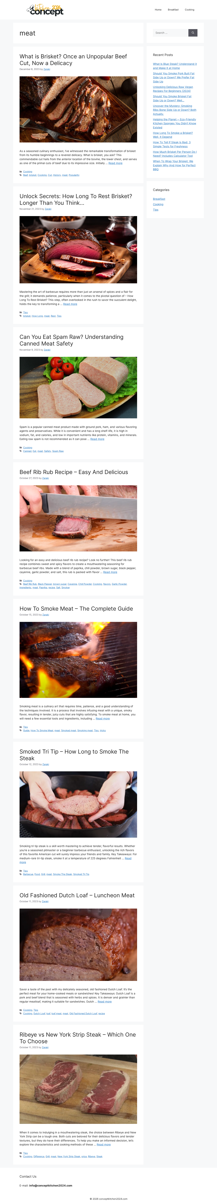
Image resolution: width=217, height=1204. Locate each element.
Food (37, 874)
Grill (43, 874)
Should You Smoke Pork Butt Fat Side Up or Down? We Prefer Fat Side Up (173, 77)
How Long (37, 316)
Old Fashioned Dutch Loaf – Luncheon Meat (77, 895)
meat (65, 175)
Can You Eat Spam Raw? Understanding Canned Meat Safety (71, 340)
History (57, 175)
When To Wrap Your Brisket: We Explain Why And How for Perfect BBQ (174, 165)
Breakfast (173, 9)
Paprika (43, 587)
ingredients (25, 587)
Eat (34, 451)
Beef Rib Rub (30, 584)
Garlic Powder (119, 584)
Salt (58, 587)
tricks (103, 730)
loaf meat (56, 1013)
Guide (26, 730)
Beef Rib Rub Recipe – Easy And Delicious (74, 472)
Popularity (74, 175)
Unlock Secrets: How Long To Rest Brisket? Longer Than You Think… (76, 199)
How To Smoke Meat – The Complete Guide (76, 608)
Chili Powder (85, 584)
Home (158, 9)
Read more (115, 163)
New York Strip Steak (69, 1156)
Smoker (65, 587)
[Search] (192, 33)
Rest (53, 316)
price (84, 1156)
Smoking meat (85, 730)
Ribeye (91, 1156)
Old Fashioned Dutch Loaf (83, 1013)
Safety (47, 451)
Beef (25, 175)
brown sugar (59, 584)
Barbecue (28, 874)
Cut (50, 175)
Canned (27, 451)
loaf (48, 1013)
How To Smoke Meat (42, 730)
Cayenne (72, 584)
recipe (51, 587)
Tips (25, 312)
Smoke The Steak (62, 874)
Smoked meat (68, 730)
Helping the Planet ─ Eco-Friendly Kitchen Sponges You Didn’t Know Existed (174, 123)
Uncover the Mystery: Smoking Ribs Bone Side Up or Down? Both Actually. (174, 110)
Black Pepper (45, 584)
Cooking (189, 9)
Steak (99, 1156)
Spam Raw (58, 451)
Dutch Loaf (39, 1013)
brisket (32, 175)
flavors (107, 584)
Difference (39, 1156)
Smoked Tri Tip (81, 874)
